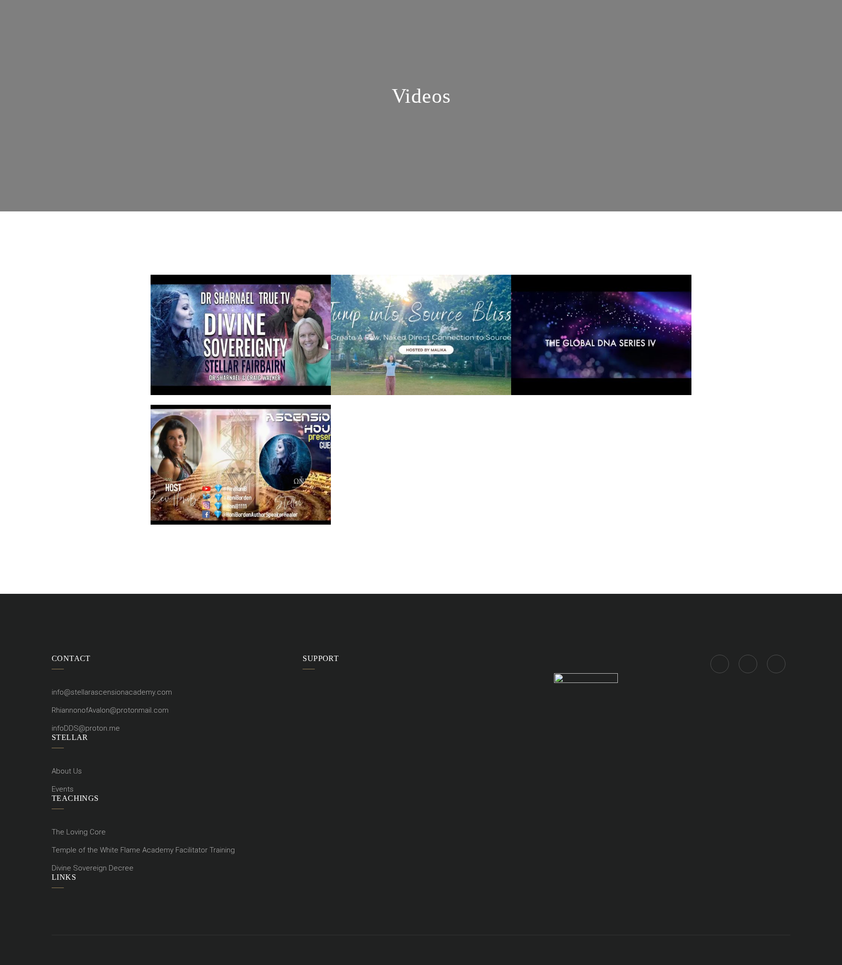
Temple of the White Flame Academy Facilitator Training (143, 850)
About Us (67, 771)
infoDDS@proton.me (86, 728)
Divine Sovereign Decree (93, 868)
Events (63, 789)
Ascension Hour (240, 467)
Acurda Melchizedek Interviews (601, 317)
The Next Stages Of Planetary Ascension (420, 317)
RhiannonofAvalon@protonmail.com (110, 710)
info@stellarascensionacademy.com (112, 692)
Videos (241, 358)
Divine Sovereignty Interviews (240, 317)
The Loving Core (79, 832)
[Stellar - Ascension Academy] (153, 9)
